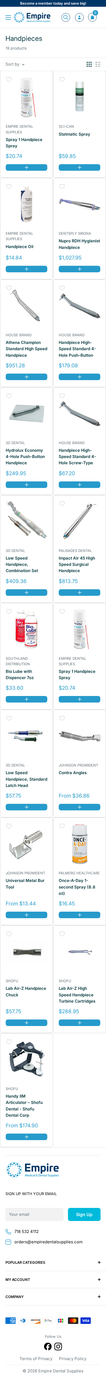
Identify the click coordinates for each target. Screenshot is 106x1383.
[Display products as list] (98, 64)
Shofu (12, 981)
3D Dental (15, 443)
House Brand (19, 335)
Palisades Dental (75, 550)
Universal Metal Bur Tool (25, 883)
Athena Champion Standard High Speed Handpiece (26, 349)
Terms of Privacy (36, 1358)
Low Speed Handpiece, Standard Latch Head (26, 779)
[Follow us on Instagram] (58, 1347)
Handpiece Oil (19, 246)
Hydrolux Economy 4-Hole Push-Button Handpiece (25, 457)
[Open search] (65, 17)
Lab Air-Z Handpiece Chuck (26, 991)
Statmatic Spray (74, 134)
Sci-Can (66, 126)
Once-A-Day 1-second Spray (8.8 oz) (77, 887)
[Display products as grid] (89, 64)
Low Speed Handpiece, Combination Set (22, 564)
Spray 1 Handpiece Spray (24, 142)
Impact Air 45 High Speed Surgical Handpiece (77, 564)
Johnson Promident (78, 765)
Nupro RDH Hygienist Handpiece (79, 244)
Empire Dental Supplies (19, 129)
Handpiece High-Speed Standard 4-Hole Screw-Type (77, 457)
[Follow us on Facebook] (48, 1347)
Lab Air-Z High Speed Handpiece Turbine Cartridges (77, 995)
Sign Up (84, 1214)
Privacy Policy (72, 1358)
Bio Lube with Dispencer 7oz (20, 674)
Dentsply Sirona (75, 233)
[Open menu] (8, 17)
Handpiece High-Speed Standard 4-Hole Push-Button (77, 349)
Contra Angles (73, 772)
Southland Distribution (18, 661)
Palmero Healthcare (79, 873)
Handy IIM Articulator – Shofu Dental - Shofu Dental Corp (24, 1106)
